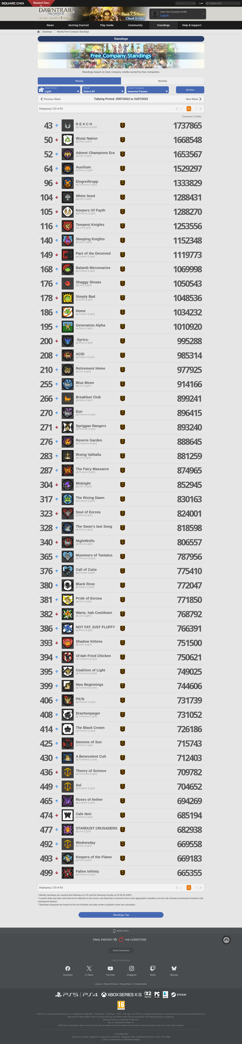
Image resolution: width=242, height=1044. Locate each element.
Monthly (162, 80)
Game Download (121, 950)
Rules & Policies (110, 984)
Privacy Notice (126, 984)
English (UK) (215, 3)
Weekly (79, 80)
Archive (190, 89)
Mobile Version (123, 931)
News (90, 975)
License (98, 984)
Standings (47, 32)
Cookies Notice (141, 984)
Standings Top (121, 914)
